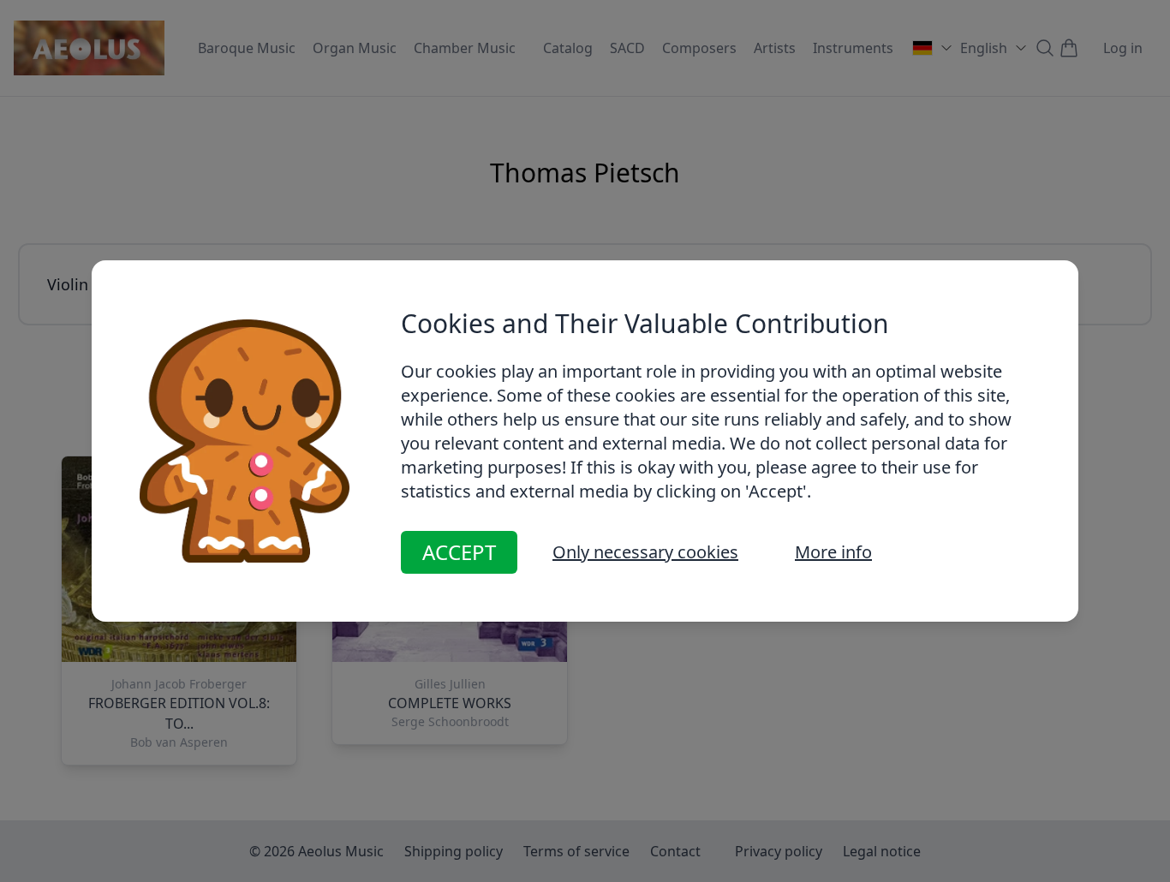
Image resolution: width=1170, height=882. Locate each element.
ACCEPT (459, 552)
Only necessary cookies (645, 551)
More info (833, 551)
